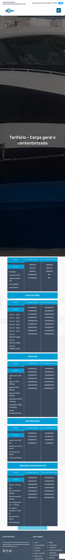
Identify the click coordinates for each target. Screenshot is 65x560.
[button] (32, 528)
